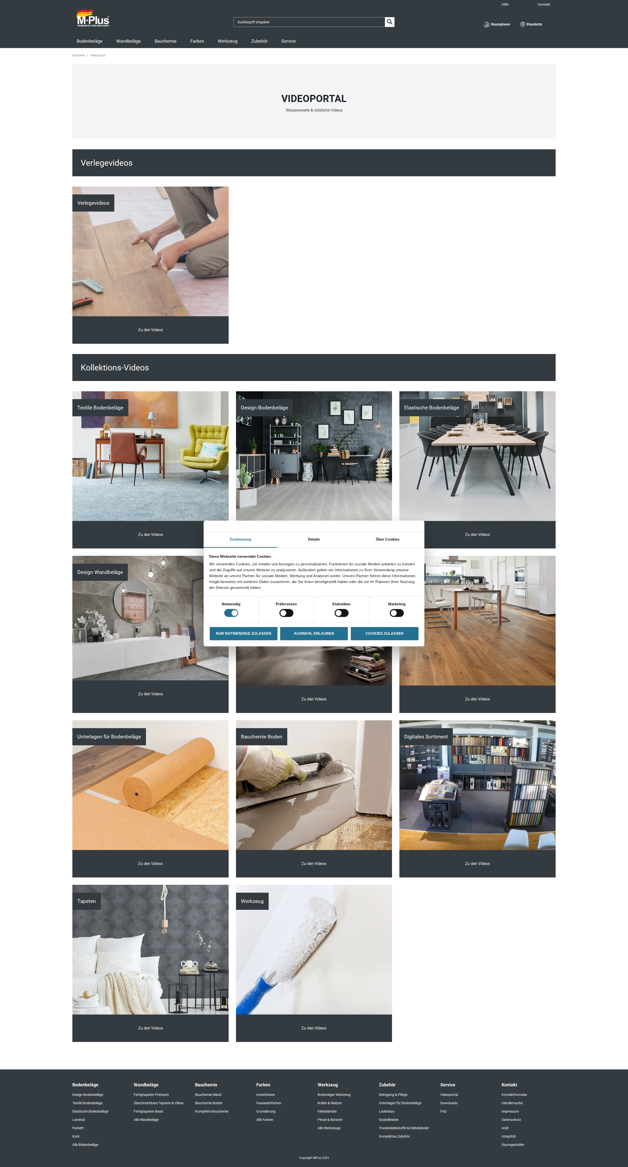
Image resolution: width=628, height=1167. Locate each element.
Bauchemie (166, 41)
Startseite (78, 55)
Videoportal (449, 1095)
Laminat (78, 1120)
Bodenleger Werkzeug (334, 1095)
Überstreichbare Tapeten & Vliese (158, 1103)
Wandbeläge (128, 41)
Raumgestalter (513, 1145)
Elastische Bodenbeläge (90, 1111)
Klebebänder (327, 1111)
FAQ (443, 1111)
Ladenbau (386, 1111)
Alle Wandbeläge (146, 1120)
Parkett (78, 1128)
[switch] (287, 613)
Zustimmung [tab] (240, 539)
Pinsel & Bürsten (330, 1120)
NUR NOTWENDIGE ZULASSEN (243, 633)
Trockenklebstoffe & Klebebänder (404, 1128)
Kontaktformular (514, 1095)
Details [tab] (314, 539)
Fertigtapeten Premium (151, 1095)
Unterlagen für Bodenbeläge (400, 1103)
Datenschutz (511, 1120)
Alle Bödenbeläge (85, 1145)
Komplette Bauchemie (211, 1111)
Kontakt (544, 4)
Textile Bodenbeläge (87, 1103)
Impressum (510, 1111)
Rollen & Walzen (330, 1103)
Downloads (449, 1103)
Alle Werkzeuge (329, 1128)
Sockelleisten (389, 1120)
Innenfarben (265, 1095)
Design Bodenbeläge (87, 1095)
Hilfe (505, 4)
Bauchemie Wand (208, 1095)
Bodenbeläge (90, 41)
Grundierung (265, 1111)
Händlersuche (512, 1103)
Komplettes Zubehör (394, 1136)
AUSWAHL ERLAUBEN (314, 633)
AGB (505, 1128)
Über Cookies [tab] (387, 539)
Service (288, 41)
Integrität (509, 1136)
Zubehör (259, 41)
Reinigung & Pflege (393, 1095)
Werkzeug (227, 41)
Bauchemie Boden (208, 1103)
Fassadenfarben (268, 1103)
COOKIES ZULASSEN (385, 633)
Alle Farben (264, 1120)
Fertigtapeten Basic (148, 1111)
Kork (75, 1136)
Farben (197, 41)
